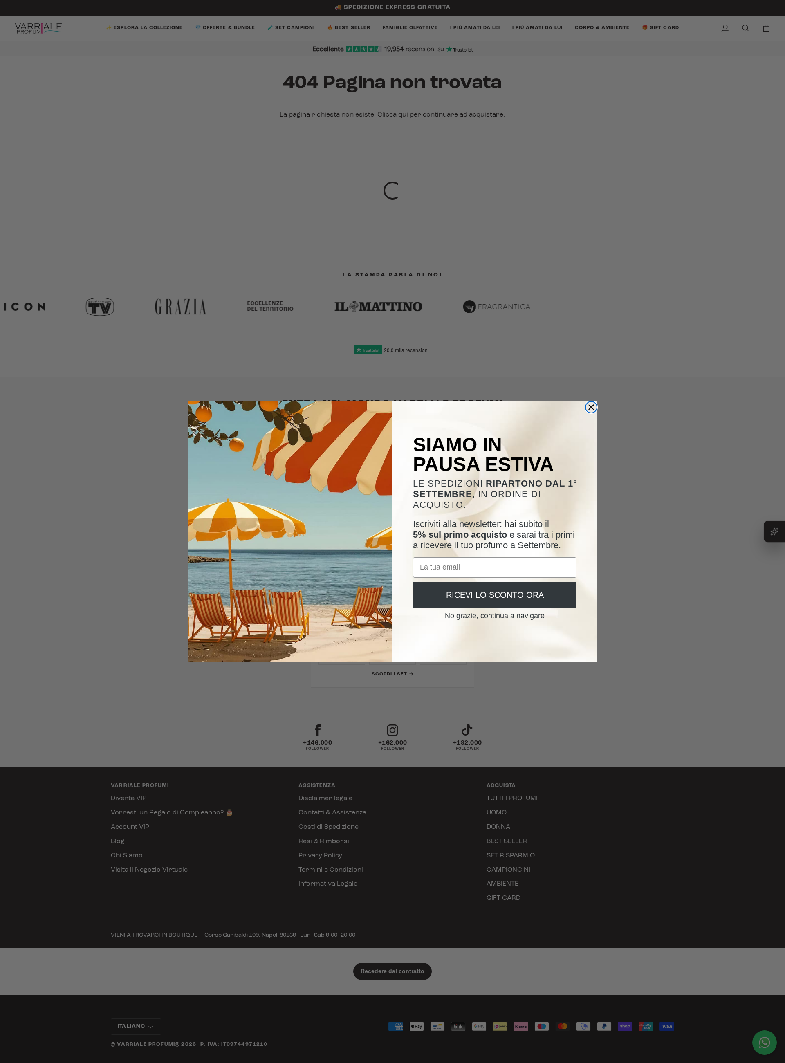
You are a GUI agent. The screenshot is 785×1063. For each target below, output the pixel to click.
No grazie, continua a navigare (495, 613)
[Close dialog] (591, 407)
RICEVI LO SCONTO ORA (495, 594)
